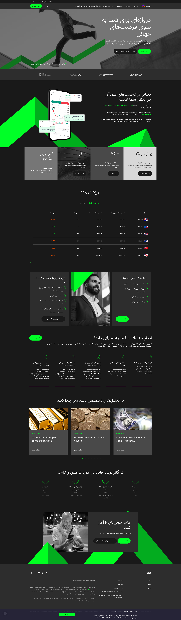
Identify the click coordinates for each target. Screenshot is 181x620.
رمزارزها (105, 105)
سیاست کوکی (133, 618)
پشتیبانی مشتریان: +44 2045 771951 (112, 591)
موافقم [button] (67, 614)
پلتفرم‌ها (149, 588)
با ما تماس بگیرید (35, 1)
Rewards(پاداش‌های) (144, 114)
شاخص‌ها (116, 105)
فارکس (130, 105)
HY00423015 (91, 589)
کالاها (126, 105)
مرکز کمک (44, 1)
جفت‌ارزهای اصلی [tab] (94, 203)
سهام (110, 105)
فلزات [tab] (82, 203)
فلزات (121, 105)
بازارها (149, 584)
